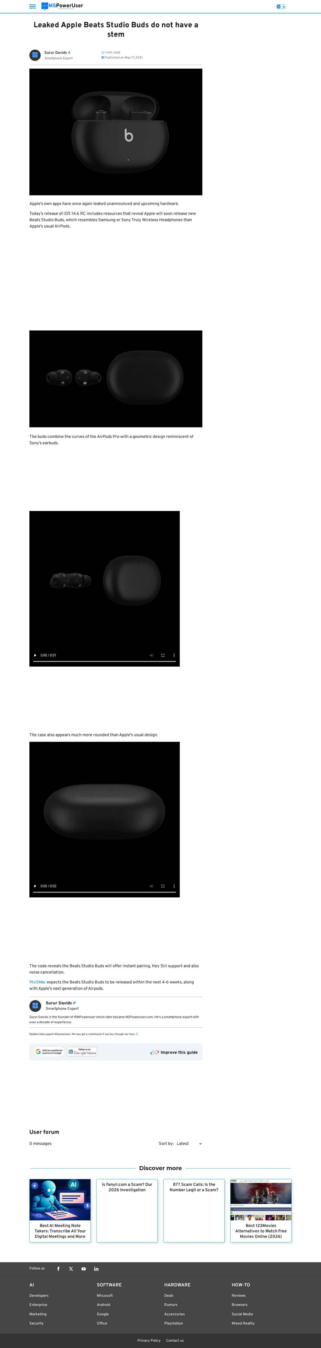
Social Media (242, 1314)
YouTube (84, 1269)
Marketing (38, 1314)
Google (103, 1314)
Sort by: (166, 1144)
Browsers (240, 1305)
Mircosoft (105, 1295)
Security (36, 1323)
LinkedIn (96, 1269)
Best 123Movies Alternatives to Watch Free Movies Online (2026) (261, 1231)
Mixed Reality (243, 1323)
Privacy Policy (148, 1341)
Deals (169, 1295)
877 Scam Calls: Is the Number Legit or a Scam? (194, 1187)
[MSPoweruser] (62, 6)
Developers (39, 1295)
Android (103, 1305)
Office (102, 1323)
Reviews (239, 1295)
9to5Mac (37, 982)
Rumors (171, 1305)
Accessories (174, 1314)
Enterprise (38, 1305)
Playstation (173, 1323)
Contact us (175, 1341)
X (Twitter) (71, 1269)
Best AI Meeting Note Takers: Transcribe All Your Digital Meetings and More (60, 1231)
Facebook (58, 1269)
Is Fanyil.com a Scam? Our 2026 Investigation (127, 1187)
